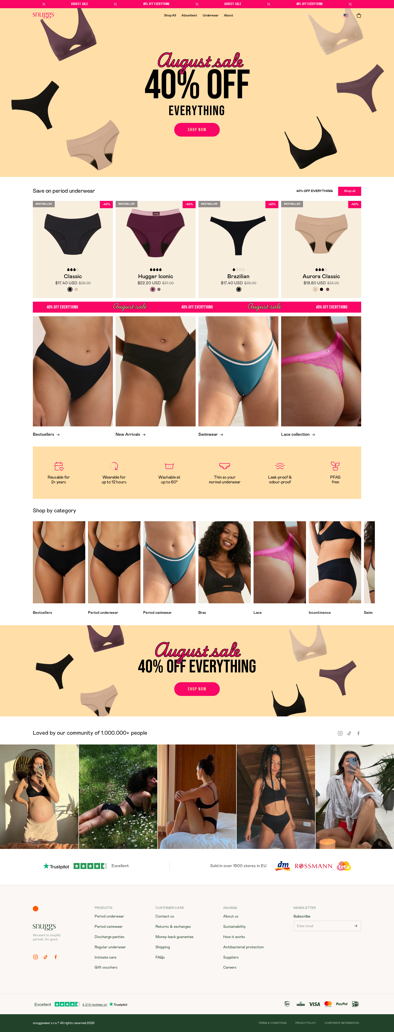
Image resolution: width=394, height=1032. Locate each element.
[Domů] (43, 15)
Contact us (165, 916)
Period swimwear (109, 926)
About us (230, 916)
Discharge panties (109, 937)
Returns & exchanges (173, 926)
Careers (229, 967)
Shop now (197, 129)
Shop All (170, 15)
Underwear (210, 15)
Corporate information (342, 1023)
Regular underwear (110, 947)
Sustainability (234, 926)
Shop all (349, 191)
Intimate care (105, 957)
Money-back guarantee (174, 937)
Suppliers (231, 957)
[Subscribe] (356, 926)
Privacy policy (305, 1023)
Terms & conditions (272, 1023)
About (228, 15)
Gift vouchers (106, 967)
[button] (359, 15)
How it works (234, 937)
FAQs (160, 957)
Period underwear (109, 916)
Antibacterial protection (243, 947)
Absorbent (189, 15)
